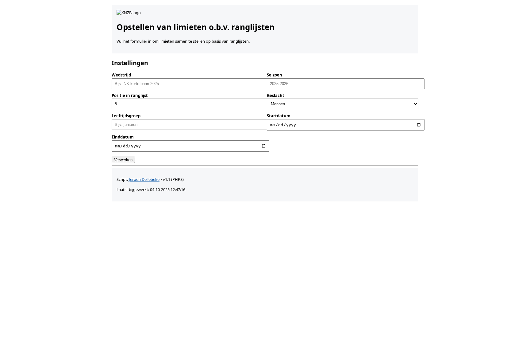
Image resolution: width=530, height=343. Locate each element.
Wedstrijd (121, 75)
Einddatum (123, 137)
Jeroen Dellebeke (144, 179)
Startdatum (278, 116)
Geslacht (275, 95)
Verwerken (123, 160)
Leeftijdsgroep (126, 116)
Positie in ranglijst (130, 95)
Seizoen (274, 75)
